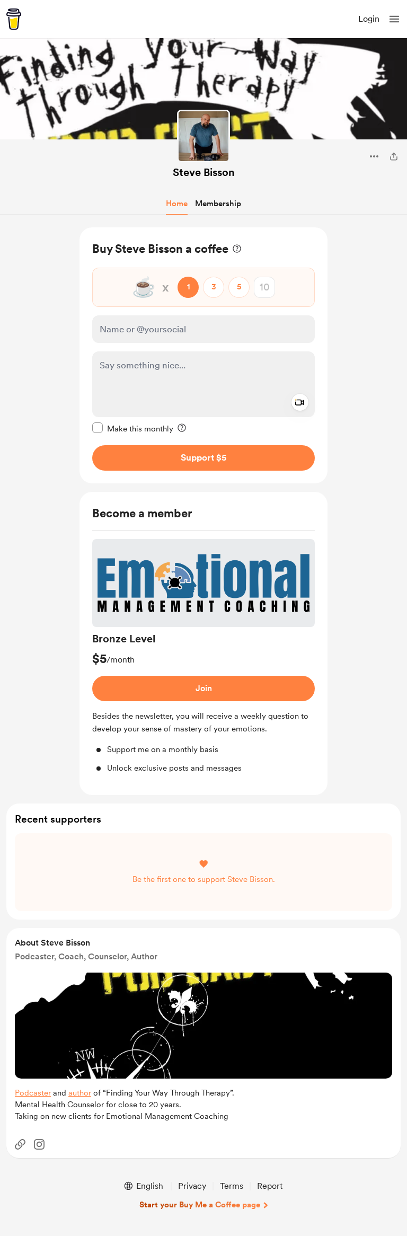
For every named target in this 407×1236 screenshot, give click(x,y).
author (79, 1093)
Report (269, 1186)
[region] (203, 355)
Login (368, 19)
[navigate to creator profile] (203, 136)
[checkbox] (132, 428)
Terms (231, 1186)
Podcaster (33, 1093)
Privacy (192, 1186)
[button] (394, 19)
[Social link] (20, 1144)
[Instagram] (39, 1144)
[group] (203, 656)
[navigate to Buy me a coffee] (13, 19)
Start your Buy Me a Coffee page (199, 1204)
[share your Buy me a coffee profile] (394, 156)
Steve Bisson (204, 172)
